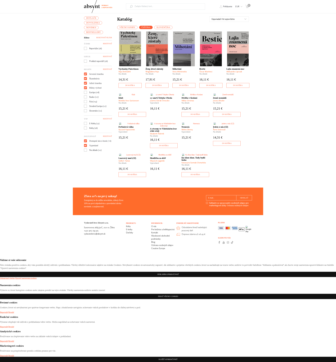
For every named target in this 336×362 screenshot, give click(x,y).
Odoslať (244, 198)
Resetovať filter (104, 38)
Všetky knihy (127, 27)
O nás (153, 226)
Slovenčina (163, 27)
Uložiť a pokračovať (168, 359)
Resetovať (107, 44)
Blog (153, 242)
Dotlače (91, 18)
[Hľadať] (131, 6)
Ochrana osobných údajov (238, 205)
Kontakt (154, 232)
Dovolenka (93, 23)
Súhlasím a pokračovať (168, 274)
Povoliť (11, 312)
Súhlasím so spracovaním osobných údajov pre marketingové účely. (229, 204)
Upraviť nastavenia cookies (26, 278)
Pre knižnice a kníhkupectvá (162, 229)
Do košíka (130, 85)
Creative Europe (158, 248)
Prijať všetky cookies (168, 296)
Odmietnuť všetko (7, 278)
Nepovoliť (4, 312)
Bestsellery (93, 32)
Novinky (91, 27)
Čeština (145, 27)
